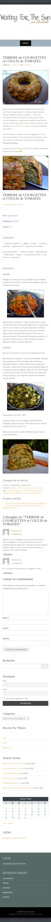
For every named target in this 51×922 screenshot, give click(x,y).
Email (5, 628)
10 (25, 809)
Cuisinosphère (8, 878)
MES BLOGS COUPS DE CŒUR (14, 838)
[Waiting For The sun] (25, 21)
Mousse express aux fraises (14, 763)
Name (6, 618)
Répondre (7, 554)
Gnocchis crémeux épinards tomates (17, 788)
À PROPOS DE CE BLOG (25, 912)
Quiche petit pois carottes (13, 768)
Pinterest (6, 897)
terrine (24, 490)
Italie (5, 743)
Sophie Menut (18, 126)
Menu (25, 43)
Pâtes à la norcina (10, 778)
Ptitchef (5, 883)
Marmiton (6, 888)
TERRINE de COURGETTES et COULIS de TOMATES (22, 493)
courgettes (10, 490)
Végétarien (7, 747)
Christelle (27, 65)
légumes (18, 490)
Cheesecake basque (11, 773)
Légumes (35, 488)
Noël (5, 738)
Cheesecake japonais (11, 783)
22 (12, 814)
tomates (31, 490)
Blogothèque (7, 892)
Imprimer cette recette (13, 204)
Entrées (13, 488)
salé (41, 488)
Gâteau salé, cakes (24, 488)
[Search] (44, 666)
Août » (10, 823)
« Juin (5, 823)
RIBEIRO (16, 530)
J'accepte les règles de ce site (16, 699)
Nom (4, 681)
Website (6, 638)
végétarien (39, 490)
